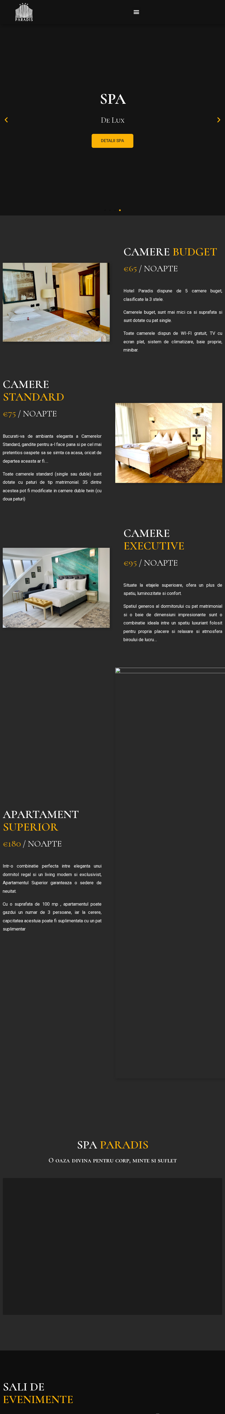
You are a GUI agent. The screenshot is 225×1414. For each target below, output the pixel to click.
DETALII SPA (112, 140)
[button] (136, 11)
